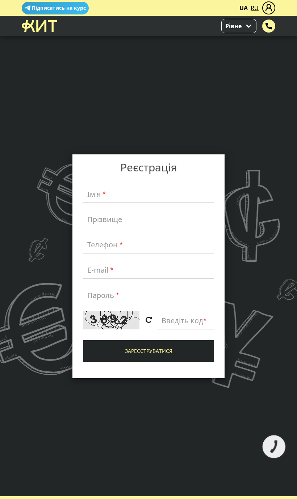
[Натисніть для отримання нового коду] (148, 320)
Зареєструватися (148, 350)
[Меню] (268, 7)
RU (255, 8)
